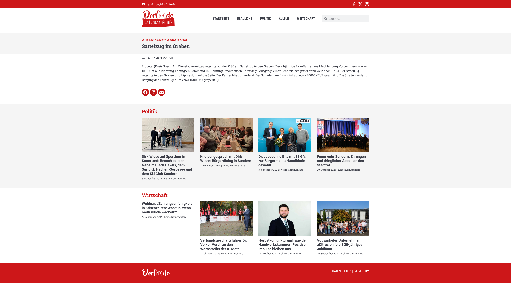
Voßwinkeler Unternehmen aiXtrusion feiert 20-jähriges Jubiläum (339, 244)
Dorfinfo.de (147, 39)
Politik (265, 18)
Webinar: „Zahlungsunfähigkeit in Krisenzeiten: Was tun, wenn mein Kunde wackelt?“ (167, 207)
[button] (145, 92)
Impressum (361, 271)
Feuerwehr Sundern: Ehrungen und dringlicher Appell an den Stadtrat (341, 160)
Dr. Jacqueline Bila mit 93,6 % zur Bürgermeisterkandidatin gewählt (282, 160)
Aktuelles (160, 39)
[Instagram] (367, 4)
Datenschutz (341, 271)
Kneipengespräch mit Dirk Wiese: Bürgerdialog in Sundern (225, 158)
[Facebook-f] (354, 4)
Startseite (221, 18)
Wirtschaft (306, 18)
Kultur (284, 18)
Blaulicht (244, 18)
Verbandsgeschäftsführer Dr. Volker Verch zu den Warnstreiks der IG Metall (223, 244)
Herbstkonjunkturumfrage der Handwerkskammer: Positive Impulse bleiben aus (282, 244)
